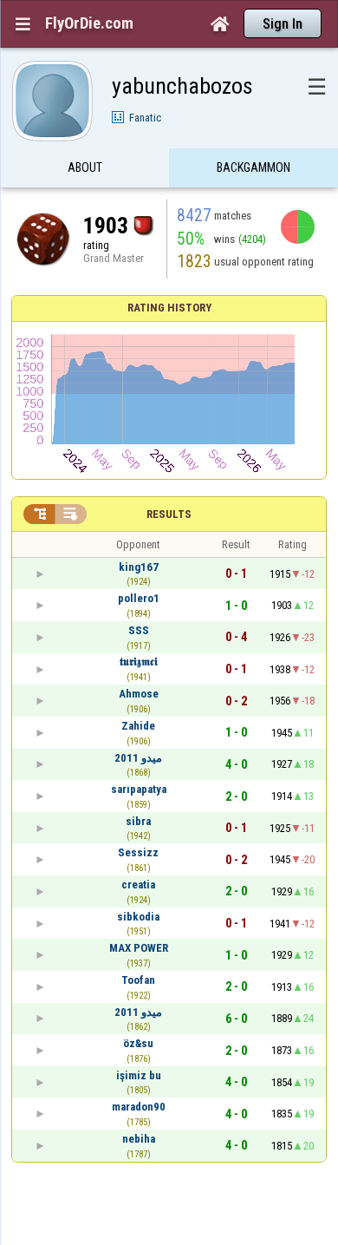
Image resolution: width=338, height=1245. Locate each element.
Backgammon (253, 167)
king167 (139, 566)
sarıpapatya (138, 789)
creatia (138, 884)
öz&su (138, 1043)
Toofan (138, 979)
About (85, 167)
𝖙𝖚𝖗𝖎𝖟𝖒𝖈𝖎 (139, 661)
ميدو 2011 (138, 757)
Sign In (282, 24)
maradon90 (139, 1106)
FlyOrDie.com (89, 23)
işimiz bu (138, 1075)
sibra (138, 821)
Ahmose (139, 693)
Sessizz (138, 852)
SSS (138, 630)
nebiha (138, 1138)
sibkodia (138, 916)
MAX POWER (138, 947)
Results (169, 514)
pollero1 (138, 598)
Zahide (138, 725)
